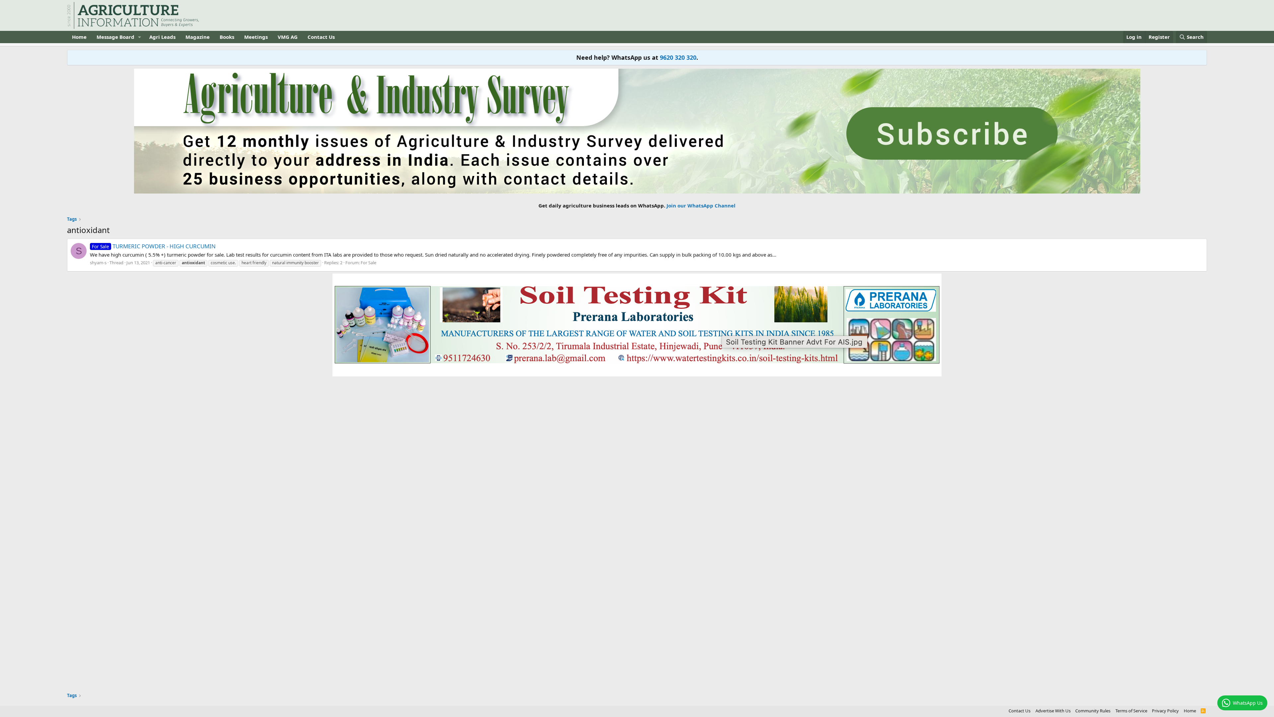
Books (227, 37)
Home (79, 37)
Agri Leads (162, 37)
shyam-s (98, 263)
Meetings (256, 37)
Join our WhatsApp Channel (701, 205)
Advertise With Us (1053, 711)
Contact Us (321, 37)
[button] (139, 37)
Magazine (197, 37)
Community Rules (1092, 711)
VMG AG (288, 37)
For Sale (368, 263)
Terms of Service (1131, 711)
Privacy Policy (1165, 711)
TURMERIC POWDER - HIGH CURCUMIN (154, 246)
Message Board (115, 37)
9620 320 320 (678, 57)
